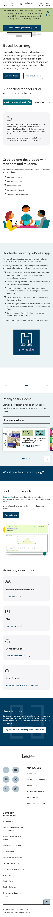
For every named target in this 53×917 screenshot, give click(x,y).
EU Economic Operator (36, 791)
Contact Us (32, 774)
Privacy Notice (8, 851)
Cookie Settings (9, 887)
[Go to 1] (26, 385)
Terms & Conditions (11, 863)
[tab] (17, 102)
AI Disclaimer (8, 875)
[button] (5, 4)
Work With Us (32, 797)
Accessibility (8, 821)
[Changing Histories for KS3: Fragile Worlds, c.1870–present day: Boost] (25, 440)
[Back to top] (46, 901)
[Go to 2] (26, 458)
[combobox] (26, 420)
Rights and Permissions (12, 857)
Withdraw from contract (37, 803)
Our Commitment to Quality (14, 869)
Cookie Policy (8, 881)
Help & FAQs (32, 785)
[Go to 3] (29, 458)
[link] (41, 4)
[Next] (47, 459)
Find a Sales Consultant (37, 779)
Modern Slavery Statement (14, 845)
